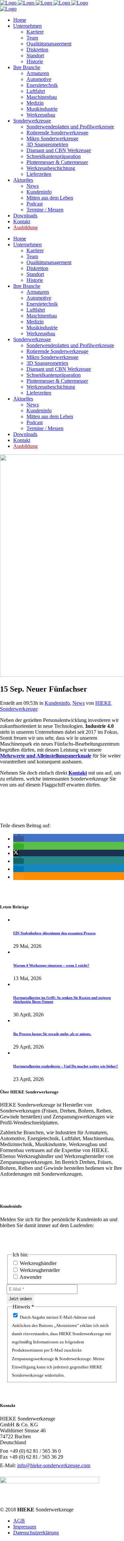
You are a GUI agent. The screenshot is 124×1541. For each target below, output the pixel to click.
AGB (19, 1521)
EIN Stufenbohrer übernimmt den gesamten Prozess (54, 933)
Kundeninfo (57, 703)
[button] (18, 838)
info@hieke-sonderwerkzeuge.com (53, 1465)
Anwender (30, 1277)
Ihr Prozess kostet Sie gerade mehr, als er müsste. (52, 1034)
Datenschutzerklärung (36, 1532)
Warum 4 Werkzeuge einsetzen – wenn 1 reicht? (51, 965)
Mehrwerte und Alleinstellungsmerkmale (45, 755)
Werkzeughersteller (39, 1270)
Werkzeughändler (38, 1263)
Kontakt (77, 773)
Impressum (24, 1526)
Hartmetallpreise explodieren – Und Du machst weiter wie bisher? (65, 1066)
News (78, 703)
